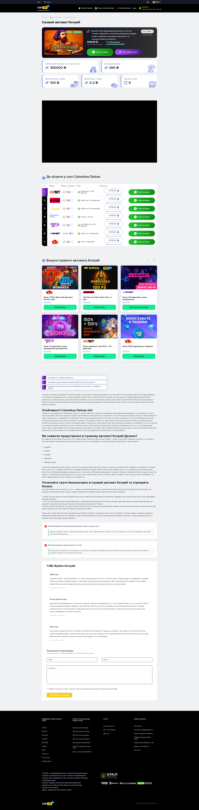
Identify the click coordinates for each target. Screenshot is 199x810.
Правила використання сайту (142, 738)
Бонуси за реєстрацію (106, 8)
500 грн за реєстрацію (81, 739)
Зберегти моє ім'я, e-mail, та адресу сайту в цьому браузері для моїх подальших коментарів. (83, 689)
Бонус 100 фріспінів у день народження (134, 298)
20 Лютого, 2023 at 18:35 (57, 615)
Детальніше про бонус (139, 307)
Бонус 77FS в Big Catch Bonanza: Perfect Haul (58, 298)
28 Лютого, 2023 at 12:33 (57, 588)
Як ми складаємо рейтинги (143, 733)
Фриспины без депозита (81, 743)
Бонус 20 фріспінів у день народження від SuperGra (55, 347)
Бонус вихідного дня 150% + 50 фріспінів (97, 347)
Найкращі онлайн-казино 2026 (52, 720)
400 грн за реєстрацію (81, 735)
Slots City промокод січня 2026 (82, 747)
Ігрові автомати (125, 8)
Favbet (44, 746)
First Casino (46, 757)
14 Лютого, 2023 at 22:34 (57, 640)
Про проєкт (138, 726)
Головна (44, 17)
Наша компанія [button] (140, 719)
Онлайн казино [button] (87, 8)
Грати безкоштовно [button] (130, 52)
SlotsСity (45, 735)
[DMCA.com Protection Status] (145, 783)
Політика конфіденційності (143, 730)
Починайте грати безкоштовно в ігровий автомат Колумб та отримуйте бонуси (74, 387)
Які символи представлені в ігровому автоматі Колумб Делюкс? (71, 382)
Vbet (44, 750)
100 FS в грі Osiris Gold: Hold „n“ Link (97, 298)
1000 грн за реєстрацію (81, 731)
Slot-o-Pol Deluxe (109, 730)
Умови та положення (141, 746)
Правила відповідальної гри (144, 743)
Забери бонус (60, 307)
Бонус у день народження (82, 752)
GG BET (44, 739)
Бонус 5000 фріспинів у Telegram (137, 346)
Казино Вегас (47, 761)
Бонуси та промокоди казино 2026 (81, 720)
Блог (39, 2)
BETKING (45, 743)
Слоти (105, 719)
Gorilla (44, 728)
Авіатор (106, 733)
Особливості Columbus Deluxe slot (60, 378)
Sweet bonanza (108, 726)
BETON (44, 731)
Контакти (47, 2)
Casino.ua (45, 754)
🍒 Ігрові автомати (55, 17)
